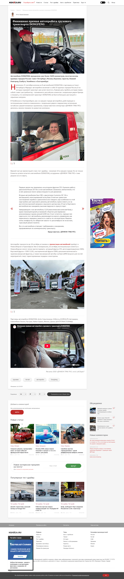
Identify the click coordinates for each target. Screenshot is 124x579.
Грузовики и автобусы (42, 543)
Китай (28, 380)
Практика (76, 2)
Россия (93, 534)
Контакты (66, 525)
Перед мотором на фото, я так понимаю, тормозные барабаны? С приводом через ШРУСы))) (101, 450)
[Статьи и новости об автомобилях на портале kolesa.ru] (15, 2)
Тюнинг (65, 537)
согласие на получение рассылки (24, 469)
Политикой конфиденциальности (80, 575)
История (65, 539)
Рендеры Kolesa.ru (68, 548)
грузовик (16, 380)
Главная (13, 10)
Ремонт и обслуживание (70, 541)
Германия (93, 541)
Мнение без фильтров (42, 548)
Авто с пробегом (65, 2)
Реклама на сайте (41, 525)
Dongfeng (54, 380)
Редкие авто (67, 546)
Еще (82, 2)
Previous (17, 135)
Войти (17, 412)
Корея (92, 546)
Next (78, 135)
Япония (93, 543)
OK (106, 575)
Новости (39, 2)
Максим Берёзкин (24, 14)
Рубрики (38, 532)
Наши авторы (94, 525)
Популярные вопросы (42, 546)
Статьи (46, 2)
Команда (11, 525)
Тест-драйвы (54, 2)
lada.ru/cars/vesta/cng (95, 457)
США (92, 539)
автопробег (40, 380)
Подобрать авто (28, 2)
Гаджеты (65, 543)
